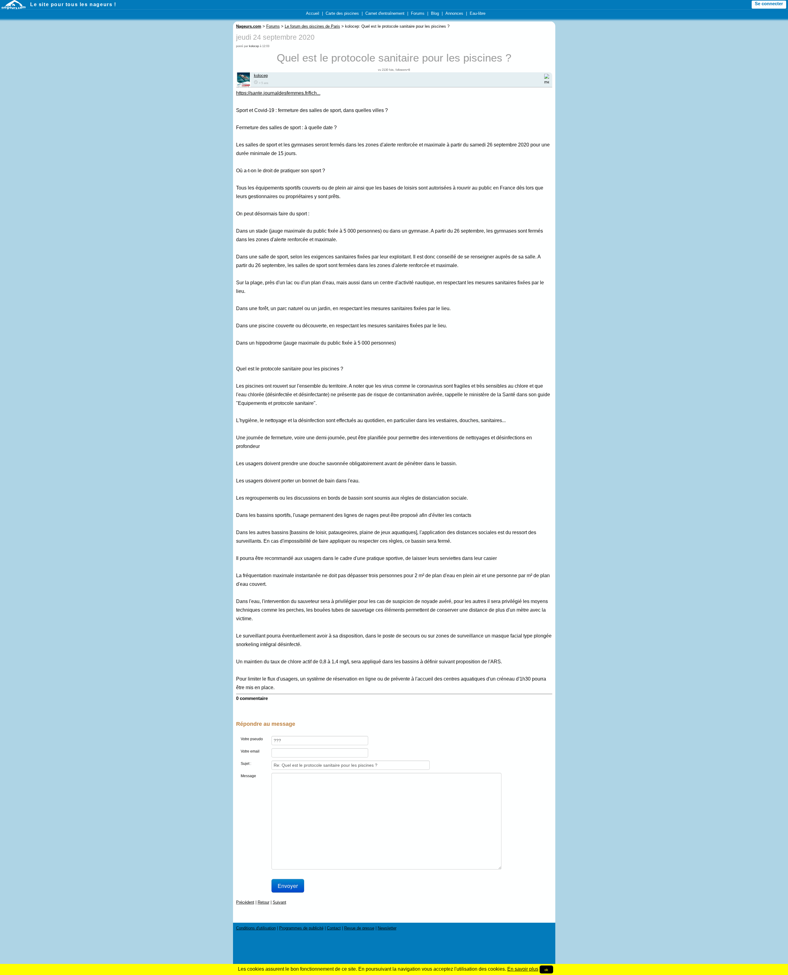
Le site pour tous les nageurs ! (73, 4)
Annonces (454, 13)
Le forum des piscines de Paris (312, 26)
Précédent (245, 902)
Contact (334, 928)
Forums (417, 13)
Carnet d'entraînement (384, 13)
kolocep (254, 46)
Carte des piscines (342, 13)
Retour (263, 902)
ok (546, 969)
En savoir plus (522, 969)
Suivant (279, 902)
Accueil (312, 13)
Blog (435, 13)
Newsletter (387, 928)
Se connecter (769, 3)
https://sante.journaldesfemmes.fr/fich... (278, 93)
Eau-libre (477, 13)
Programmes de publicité (301, 928)
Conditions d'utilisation (256, 928)
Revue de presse (359, 928)
